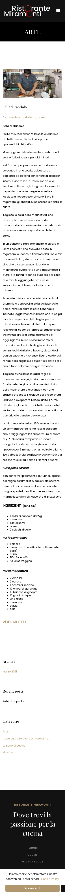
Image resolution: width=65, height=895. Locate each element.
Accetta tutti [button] (32, 888)
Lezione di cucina (14, 745)
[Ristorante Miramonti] (27, 10)
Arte (5, 731)
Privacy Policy (33, 861)
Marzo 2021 (10, 671)
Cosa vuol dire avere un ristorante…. (27, 738)
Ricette (8, 752)
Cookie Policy (50, 879)
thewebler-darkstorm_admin (26, 117)
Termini (32, 847)
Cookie (32, 854)
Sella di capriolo (15, 107)
